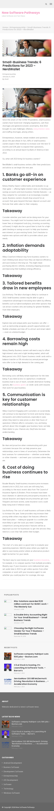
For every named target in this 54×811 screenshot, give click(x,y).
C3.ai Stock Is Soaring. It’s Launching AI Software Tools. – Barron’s (30, 668)
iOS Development (11, 780)
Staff (7, 79)
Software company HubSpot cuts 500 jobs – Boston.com (31, 655)
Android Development (13, 763)
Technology (8, 788)
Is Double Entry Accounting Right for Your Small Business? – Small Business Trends (30, 617)
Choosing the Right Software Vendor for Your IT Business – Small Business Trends (29, 631)
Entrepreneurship (18, 27)
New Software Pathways (21, 12)
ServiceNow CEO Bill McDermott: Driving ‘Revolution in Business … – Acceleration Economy (31, 681)
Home (5, 27)
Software (7, 784)
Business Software (11, 767)
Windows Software (12, 793)
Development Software (13, 771)
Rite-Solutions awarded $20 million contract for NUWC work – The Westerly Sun (31, 604)
